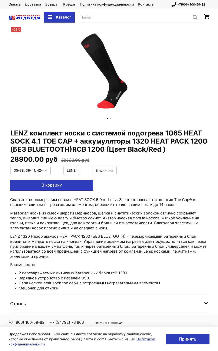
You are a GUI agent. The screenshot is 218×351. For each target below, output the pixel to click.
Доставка (33, 4)
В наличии (104, 170)
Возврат (52, 4)
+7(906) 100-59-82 (191, 4)
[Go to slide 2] (110, 118)
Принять (187, 339)
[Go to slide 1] (107, 118)
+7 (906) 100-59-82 (26, 322)
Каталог (63, 17)
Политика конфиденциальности (107, 4)
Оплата (15, 4)
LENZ (71, 170)
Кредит (69, 4)
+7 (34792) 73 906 (67, 322)
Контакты (146, 4)
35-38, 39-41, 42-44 (30, 170)
